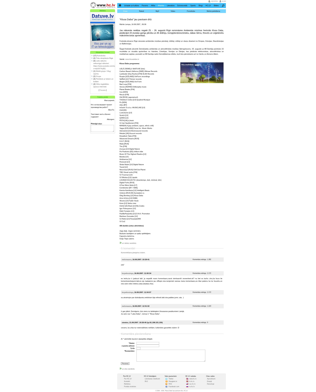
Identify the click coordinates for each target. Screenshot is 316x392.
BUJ (146, 381)
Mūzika (161, 5)
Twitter (171, 379)
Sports (193, 5)
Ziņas (125, 11)
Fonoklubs (191, 11)
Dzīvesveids (182, 5)
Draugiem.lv (173, 381)
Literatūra (170, 5)
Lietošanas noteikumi (152, 379)
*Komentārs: (129, 351)
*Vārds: (132, 343)
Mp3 (157, 11)
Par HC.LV (128, 379)
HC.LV (208, 5)
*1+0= (132, 348)
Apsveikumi (211, 379)
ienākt (224, 1)
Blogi (201, 5)
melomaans (126, 259)
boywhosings (127, 273)
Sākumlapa (120, 5)
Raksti (141, 11)
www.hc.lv (193, 379)
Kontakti (127, 381)
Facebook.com (174, 386)
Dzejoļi (209, 381)
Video (173, 11)
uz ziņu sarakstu (128, 369)
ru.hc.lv (192, 386)
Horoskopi (210, 384)
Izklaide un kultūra (131, 5)
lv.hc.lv (191, 381)
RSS (170, 384)
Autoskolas (101, 56)
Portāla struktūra (130, 386)
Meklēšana (223, 5)
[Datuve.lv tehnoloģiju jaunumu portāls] (102, 48)
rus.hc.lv (192, 384)
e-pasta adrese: (128, 346)
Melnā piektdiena (213, 11)
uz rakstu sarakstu (128, 243)
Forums (145, 5)
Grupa (98, 76)
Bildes (216, 5)
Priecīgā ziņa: (96, 124)
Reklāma (127, 384)
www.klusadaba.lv (132, 59)
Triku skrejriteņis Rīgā (104, 58)
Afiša (153, 5)
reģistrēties (214, 1)
